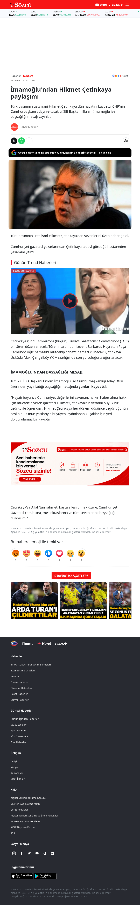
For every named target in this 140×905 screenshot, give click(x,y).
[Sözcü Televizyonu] (14, 643)
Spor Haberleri (19, 730)
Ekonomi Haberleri (21, 688)
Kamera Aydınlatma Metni (25, 821)
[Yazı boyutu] (126, 140)
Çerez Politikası (19, 809)
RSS (13, 833)
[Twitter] (29, 853)
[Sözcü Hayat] (44, 644)
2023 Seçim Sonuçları (23, 670)
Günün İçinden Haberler (25, 718)
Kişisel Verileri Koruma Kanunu (28, 797)
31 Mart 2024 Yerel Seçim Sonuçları (31, 664)
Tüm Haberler (18, 742)
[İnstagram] (14, 853)
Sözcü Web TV (18, 724)
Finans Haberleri (20, 682)
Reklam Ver (17, 773)
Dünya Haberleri (20, 699)
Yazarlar (15, 676)
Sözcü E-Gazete (19, 736)
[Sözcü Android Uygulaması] (45, 876)
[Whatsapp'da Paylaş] (21, 140)
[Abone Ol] (120, 76)
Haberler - (16, 75)
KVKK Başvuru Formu (23, 827)
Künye (14, 767)
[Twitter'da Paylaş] (14, 140)
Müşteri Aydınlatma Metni (25, 803)
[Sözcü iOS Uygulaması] (22, 876)
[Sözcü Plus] (61, 643)
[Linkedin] (52, 853)
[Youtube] (37, 853)
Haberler (16, 656)
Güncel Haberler (22, 710)
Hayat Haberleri (20, 693)
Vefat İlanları (18, 778)
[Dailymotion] (44, 853)
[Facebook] (21, 853)
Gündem (28, 75)
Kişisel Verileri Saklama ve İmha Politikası (34, 815)
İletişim (15, 761)
